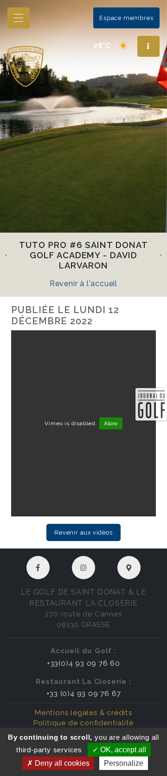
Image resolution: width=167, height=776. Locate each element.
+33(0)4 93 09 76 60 (83, 663)
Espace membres (126, 17)
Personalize (123, 763)
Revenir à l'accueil (83, 283)
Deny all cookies (61, 763)
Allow (111, 423)
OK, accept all (122, 750)
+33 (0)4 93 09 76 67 (83, 693)
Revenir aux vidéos (83, 532)
